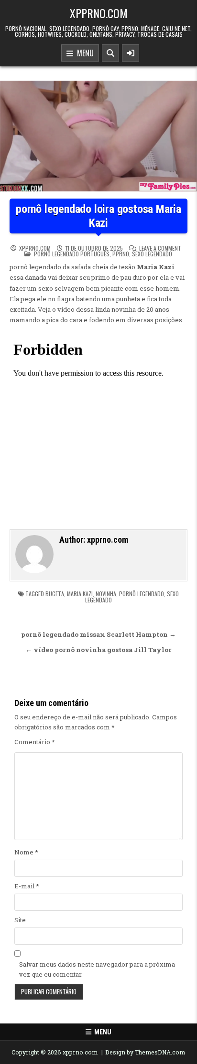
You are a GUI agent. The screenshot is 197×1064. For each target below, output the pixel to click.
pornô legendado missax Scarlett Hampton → (98, 634)
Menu (83, 53)
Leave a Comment (160, 248)
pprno (120, 254)
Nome (26, 852)
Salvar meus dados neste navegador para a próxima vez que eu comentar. (97, 969)
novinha (106, 594)
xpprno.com (99, 12)
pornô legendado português (71, 254)
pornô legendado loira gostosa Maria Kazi (98, 216)
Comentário (34, 741)
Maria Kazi (80, 594)
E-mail (26, 886)
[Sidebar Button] (130, 53)
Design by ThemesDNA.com (145, 1052)
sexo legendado (152, 254)
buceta (54, 594)
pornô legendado (141, 594)
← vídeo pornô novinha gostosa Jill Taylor (98, 649)
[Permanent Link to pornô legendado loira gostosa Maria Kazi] (98, 136)
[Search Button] (110, 53)
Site (20, 920)
